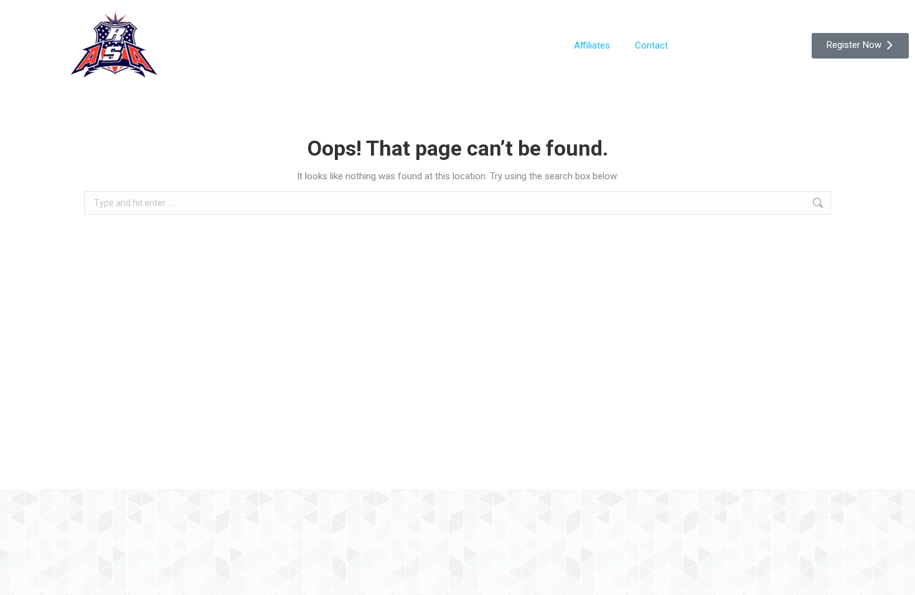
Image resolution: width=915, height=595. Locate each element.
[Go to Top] (896, 576)
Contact (651, 45)
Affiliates (592, 45)
